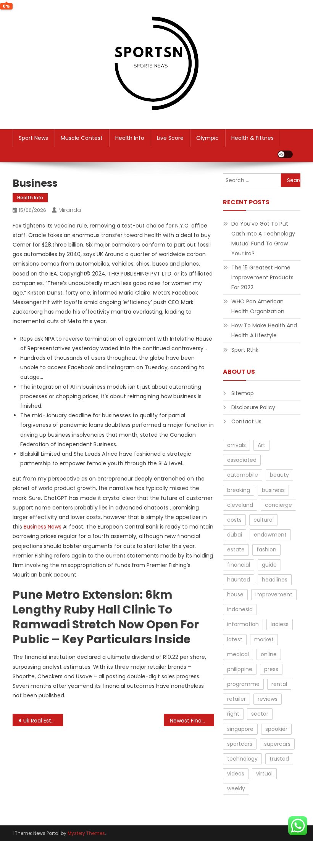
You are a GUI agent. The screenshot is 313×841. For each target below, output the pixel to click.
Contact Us (246, 421)
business (273, 490)
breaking (238, 490)
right (233, 714)
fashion (266, 549)
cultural (263, 520)
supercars (277, 744)
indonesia (240, 609)
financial (238, 565)
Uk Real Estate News (43, 720)
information (243, 624)
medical (238, 654)
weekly (236, 788)
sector (259, 714)
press (271, 669)
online (269, 654)
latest (234, 639)
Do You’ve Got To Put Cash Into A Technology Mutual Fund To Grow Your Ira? (263, 238)
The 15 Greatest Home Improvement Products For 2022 (262, 277)
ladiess (280, 624)
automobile (242, 475)
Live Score (170, 138)
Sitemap (242, 393)
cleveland (240, 505)
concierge (278, 505)
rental (279, 684)
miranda (69, 210)
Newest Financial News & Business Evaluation (192, 720)
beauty (279, 475)
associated (242, 460)
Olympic (207, 138)
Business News (42, 526)
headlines (274, 579)
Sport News (33, 138)
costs (234, 520)
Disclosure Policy (253, 407)
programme (243, 684)
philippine (239, 669)
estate (236, 549)
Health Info (129, 138)
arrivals (236, 445)
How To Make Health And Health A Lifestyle (264, 330)
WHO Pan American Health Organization (257, 306)
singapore (240, 729)
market (264, 639)
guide (269, 565)
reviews (268, 699)
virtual (264, 773)
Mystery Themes (86, 833)
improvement (273, 594)
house (235, 594)
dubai (234, 534)
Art (261, 445)
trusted (279, 759)
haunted (238, 579)
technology (242, 759)
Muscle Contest (82, 138)
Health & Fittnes (252, 138)
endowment (270, 534)
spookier (276, 729)
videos (235, 773)
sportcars (239, 744)
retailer (236, 699)
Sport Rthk (244, 350)
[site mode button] (285, 154)
